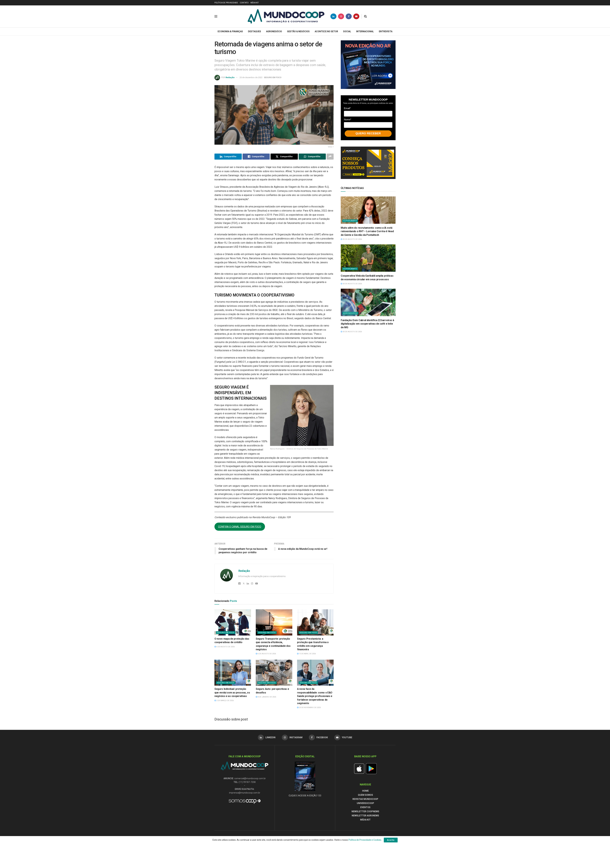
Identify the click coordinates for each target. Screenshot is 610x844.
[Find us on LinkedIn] (333, 16)
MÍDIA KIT (255, 3)
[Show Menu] (215, 16)
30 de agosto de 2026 (352, 239)
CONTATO (244, 3)
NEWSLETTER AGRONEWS (365, 815)
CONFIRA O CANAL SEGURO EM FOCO (239, 526)
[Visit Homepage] (286, 16)
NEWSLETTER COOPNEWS (365, 811)
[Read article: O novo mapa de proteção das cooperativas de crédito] (232, 622)
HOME (365, 791)
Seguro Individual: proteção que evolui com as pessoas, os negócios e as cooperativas (232, 692)
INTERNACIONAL (365, 31)
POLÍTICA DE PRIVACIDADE (226, 3)
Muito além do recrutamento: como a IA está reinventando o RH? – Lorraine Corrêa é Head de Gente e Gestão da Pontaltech (367, 231)
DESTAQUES (254, 31)
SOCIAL (347, 31)
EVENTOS (365, 807)
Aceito (390, 840)
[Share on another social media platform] (330, 157)
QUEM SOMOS (365, 795)
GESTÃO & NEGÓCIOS (298, 31)
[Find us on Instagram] (341, 16)
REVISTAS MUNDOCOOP (365, 799)
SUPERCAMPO (350, 221)
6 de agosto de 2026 (225, 647)
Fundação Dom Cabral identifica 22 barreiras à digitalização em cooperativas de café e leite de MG (367, 324)
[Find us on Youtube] (356, 16)
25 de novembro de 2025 (309, 707)
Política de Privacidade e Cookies (365, 840)
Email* (347, 108)
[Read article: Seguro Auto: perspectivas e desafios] (274, 673)
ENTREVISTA (385, 31)
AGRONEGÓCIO (274, 31)
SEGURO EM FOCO (272, 77)
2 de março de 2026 (225, 700)
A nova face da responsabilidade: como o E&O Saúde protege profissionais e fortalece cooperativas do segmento (314, 696)
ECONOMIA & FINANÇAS (230, 31)
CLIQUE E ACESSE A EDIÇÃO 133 (305, 795)
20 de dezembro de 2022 (251, 77)
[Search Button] (365, 16)
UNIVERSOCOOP (365, 803)
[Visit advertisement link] (368, 64)
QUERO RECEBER (368, 133)
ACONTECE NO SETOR (326, 31)
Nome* (347, 119)
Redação (230, 77)
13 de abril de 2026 (307, 654)
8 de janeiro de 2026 (266, 697)
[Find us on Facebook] (349, 16)
